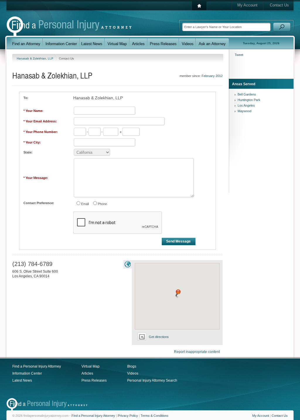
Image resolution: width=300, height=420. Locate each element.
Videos (132, 373)
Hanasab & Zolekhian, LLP (35, 58)
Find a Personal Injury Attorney (36, 366)
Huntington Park (249, 100)
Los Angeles (246, 105)
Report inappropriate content (197, 352)
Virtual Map (90, 366)
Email (85, 204)
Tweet (239, 55)
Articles (87, 373)
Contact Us (279, 5)
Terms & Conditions (154, 415)
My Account (247, 5)
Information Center (27, 373)
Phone (102, 204)
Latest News (22, 380)
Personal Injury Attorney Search (152, 380)
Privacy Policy (128, 415)
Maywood (244, 111)
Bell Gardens (247, 94)
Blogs (131, 366)
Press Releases (94, 380)
